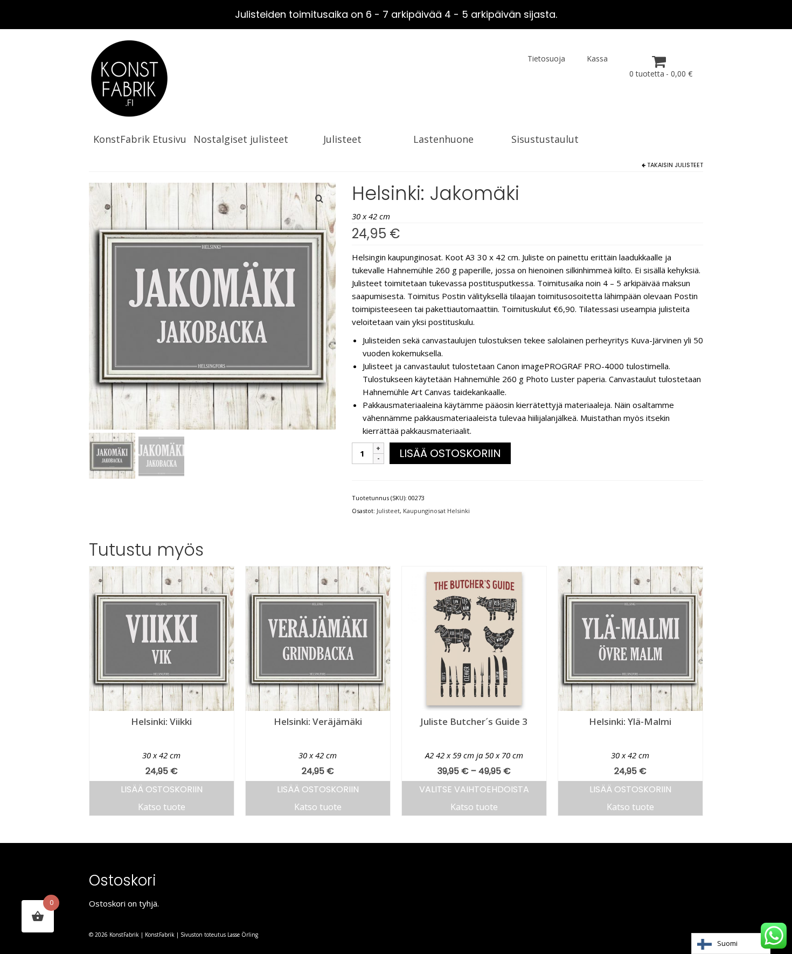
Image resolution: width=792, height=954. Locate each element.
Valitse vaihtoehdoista (474, 789)
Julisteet (689, 165)
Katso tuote (161, 807)
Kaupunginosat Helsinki (436, 511)
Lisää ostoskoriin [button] (162, 789)
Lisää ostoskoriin (450, 453)
